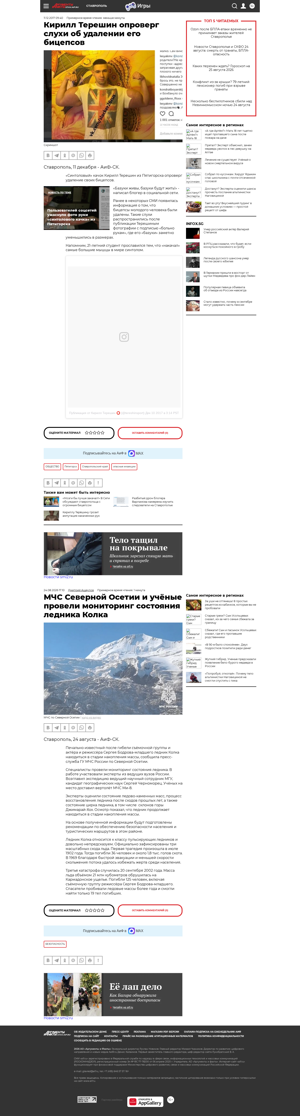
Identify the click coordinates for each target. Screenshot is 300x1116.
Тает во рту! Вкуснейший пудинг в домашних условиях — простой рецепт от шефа (228, 207)
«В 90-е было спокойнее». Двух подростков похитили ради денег (228, 646)
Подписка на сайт (86, 1036)
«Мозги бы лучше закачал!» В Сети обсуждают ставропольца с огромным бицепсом (86, 502)
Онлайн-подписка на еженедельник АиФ (212, 1031)
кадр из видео (91, 717)
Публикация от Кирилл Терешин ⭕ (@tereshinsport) (107, 413)
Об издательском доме (90, 1031)
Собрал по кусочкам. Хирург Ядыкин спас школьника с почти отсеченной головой (230, 178)
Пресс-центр (120, 1031)
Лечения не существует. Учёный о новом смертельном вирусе (228, 161)
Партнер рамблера (111, 1099)
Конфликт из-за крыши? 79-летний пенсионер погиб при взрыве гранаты (221, 85)
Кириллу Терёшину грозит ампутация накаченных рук (81, 514)
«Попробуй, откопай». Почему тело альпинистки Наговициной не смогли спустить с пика (229, 677)
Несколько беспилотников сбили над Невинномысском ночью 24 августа (221, 103)
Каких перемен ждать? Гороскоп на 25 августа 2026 (221, 68)
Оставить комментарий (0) (150, 433)
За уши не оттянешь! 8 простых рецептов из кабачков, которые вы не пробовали (230, 604)
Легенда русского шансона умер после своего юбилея (226, 260)
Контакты (110, 1036)
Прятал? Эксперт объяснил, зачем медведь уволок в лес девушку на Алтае (228, 149)
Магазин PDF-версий (165, 1031)
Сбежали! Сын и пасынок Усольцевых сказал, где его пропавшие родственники (230, 633)
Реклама (140, 1031)
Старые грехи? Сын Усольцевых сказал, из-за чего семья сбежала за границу (229, 619)
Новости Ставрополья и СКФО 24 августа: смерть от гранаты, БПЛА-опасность (221, 50)
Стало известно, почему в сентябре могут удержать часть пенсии (228, 303)
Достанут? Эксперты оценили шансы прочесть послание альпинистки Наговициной (230, 192)
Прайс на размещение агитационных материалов (158, 1036)
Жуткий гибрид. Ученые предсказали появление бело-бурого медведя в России (230, 662)
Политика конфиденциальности (221, 1036)
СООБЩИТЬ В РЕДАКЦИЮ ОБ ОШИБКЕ (98, 1040)
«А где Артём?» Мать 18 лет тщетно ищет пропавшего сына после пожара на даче (229, 134)
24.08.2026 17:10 (54, 590)
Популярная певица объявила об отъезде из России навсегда (225, 289)
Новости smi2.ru (58, 577)
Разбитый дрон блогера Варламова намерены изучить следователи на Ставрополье (152, 502)
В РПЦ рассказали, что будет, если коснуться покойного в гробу (227, 245)
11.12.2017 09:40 (53, 18)
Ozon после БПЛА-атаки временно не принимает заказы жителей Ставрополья (221, 33)
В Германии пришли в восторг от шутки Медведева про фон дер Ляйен (229, 274)
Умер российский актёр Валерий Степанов (226, 231)
